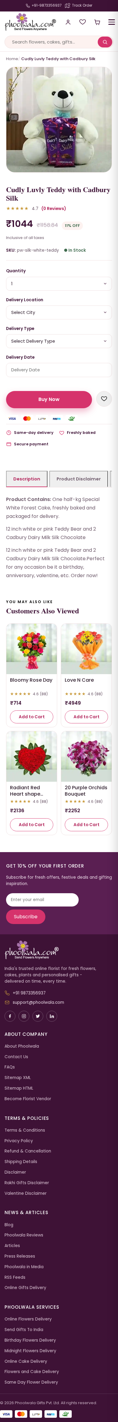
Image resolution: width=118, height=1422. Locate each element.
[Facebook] (10, 1016)
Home (12, 59)
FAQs (10, 1067)
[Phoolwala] (59, 950)
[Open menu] (111, 22)
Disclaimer (15, 1172)
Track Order (82, 5)
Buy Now (49, 399)
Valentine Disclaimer (26, 1193)
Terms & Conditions (25, 1130)
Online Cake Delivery (26, 1361)
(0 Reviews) (53, 209)
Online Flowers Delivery (28, 1319)
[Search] (105, 42)
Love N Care (79, 680)
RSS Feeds (15, 1277)
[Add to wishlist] (104, 399)
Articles (12, 1246)
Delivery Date (20, 357)
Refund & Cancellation (28, 1151)
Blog (9, 1225)
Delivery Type (20, 328)
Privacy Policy (19, 1141)
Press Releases (20, 1256)
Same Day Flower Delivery (31, 1382)
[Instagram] (23, 1016)
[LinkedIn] (51, 1016)
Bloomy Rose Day (31, 680)
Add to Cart (32, 717)
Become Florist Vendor (28, 1099)
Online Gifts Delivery (25, 1288)
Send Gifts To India (24, 1330)
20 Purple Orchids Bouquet (86, 790)
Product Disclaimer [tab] (79, 479)
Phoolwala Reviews (24, 1235)
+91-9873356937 (46, 5)
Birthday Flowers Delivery (30, 1340)
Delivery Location (24, 300)
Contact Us (16, 1057)
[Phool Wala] (28, 22)
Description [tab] (26, 479)
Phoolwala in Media (24, 1267)
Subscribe (26, 916)
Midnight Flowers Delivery (30, 1351)
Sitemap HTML (19, 1088)
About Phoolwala (22, 1046)
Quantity (16, 271)
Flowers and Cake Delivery (32, 1372)
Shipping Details (21, 1162)
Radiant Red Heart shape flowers (25, 794)
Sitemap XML (18, 1078)
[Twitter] (37, 1016)
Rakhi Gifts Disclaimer (27, 1183)
